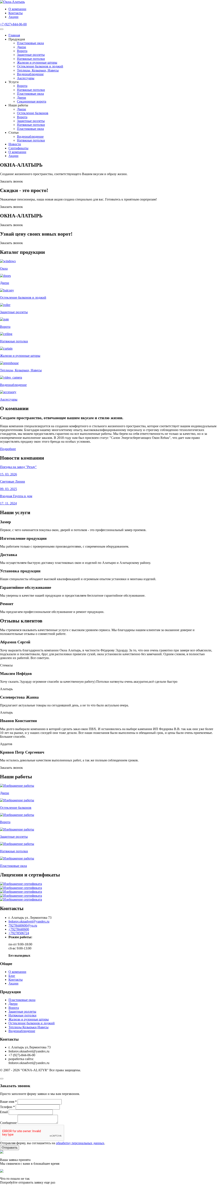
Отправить (9, 1147)
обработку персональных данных (80, 1143)
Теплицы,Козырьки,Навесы (28, 1027)
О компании (17, 9)
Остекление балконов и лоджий (40, 66)
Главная (14, 35)
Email (4, 1112)
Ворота (22, 51)
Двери (21, 47)
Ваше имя (8, 1101)
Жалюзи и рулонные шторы (37, 62)
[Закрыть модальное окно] (1, 1078)
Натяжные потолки (31, 58)
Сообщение (8, 1122)
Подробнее (8, 449)
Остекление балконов (32, 113)
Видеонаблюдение (30, 74)
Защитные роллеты (31, 54)
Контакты (15, 13)
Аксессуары (25, 78)
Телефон (7, 1107)
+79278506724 (18, 933)
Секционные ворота (31, 101)
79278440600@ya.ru (22, 925)
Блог (11, 976)
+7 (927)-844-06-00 (13, 24)
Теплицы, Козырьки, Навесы (38, 70)
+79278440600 (18, 929)
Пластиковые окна (30, 43)
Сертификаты (18, 148)
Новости (14, 144)
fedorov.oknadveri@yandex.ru (28, 921)
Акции (13, 17)
